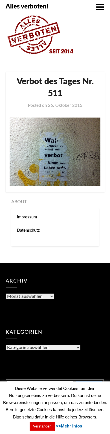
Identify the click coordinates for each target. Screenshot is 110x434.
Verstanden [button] (42, 426)
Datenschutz (28, 230)
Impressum (27, 217)
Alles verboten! (27, 6)
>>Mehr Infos (69, 426)
